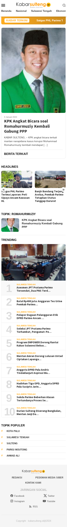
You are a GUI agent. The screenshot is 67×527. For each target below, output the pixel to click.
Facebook (19, 496)
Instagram (19, 501)
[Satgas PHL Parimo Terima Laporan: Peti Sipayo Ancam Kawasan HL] (16, 179)
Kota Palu (13, 431)
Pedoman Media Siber (49, 477)
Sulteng (12, 443)
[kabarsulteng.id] (33, 5)
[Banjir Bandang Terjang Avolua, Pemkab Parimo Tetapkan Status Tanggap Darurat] (50, 179)
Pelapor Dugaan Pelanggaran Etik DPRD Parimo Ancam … (37, 316)
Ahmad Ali (13, 455)
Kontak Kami (33, 482)
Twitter (51, 496)
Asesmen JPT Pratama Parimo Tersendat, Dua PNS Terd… (35, 289)
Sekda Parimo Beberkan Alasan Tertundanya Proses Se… (35, 399)
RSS (35, 506)
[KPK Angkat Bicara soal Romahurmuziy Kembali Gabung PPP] (33, 70)
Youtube (51, 501)
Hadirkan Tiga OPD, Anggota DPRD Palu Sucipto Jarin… (38, 385)
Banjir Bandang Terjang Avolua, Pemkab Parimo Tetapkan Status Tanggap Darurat (49, 196)
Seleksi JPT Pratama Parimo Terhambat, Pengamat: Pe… (34, 330)
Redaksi (17, 477)
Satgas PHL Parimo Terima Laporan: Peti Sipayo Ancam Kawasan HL (15, 196)
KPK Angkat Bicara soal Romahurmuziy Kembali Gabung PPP (27, 126)
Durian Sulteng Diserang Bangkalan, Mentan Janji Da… (39, 412)
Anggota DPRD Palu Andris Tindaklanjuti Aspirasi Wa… (33, 371)
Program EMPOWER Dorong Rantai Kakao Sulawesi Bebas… (37, 344)
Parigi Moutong (17, 449)
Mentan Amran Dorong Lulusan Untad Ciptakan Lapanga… (40, 357)
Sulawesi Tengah (26, 284)
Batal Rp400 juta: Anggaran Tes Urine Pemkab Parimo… (39, 303)
